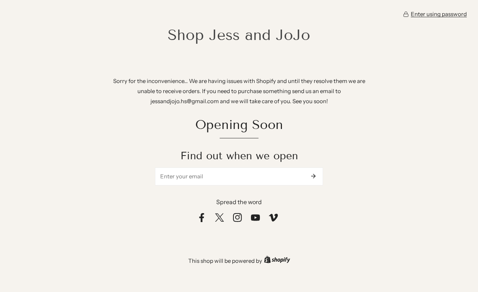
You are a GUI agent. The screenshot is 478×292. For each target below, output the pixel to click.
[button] (435, 14)
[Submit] (313, 176)
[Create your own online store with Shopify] (277, 261)
